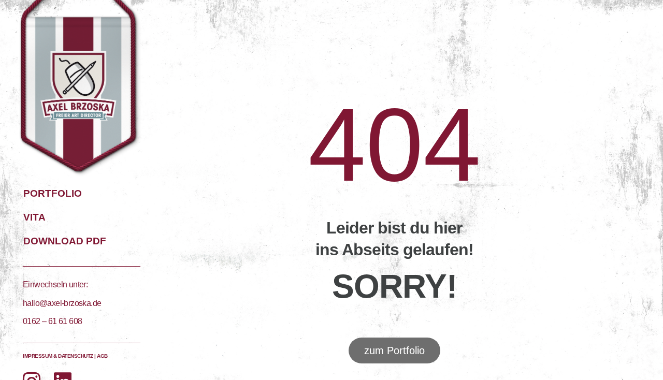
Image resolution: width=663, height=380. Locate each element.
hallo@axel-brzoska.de (62, 303)
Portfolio (52, 193)
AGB (102, 356)
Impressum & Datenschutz (58, 356)
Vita (34, 217)
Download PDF (64, 241)
